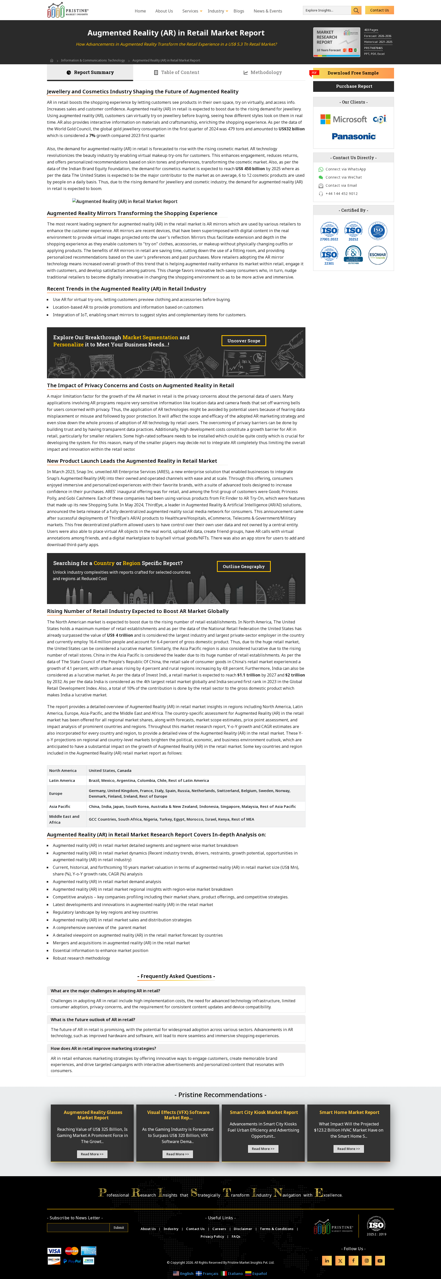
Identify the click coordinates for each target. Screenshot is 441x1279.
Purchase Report (354, 86)
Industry (171, 1228)
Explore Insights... (319, 10)
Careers (219, 1228)
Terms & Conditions (277, 1228)
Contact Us (379, 10)
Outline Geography (244, 566)
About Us (149, 1228)
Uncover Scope (243, 341)
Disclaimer (243, 1228)
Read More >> (92, 1154)
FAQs (236, 1236)
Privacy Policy (213, 1236)
